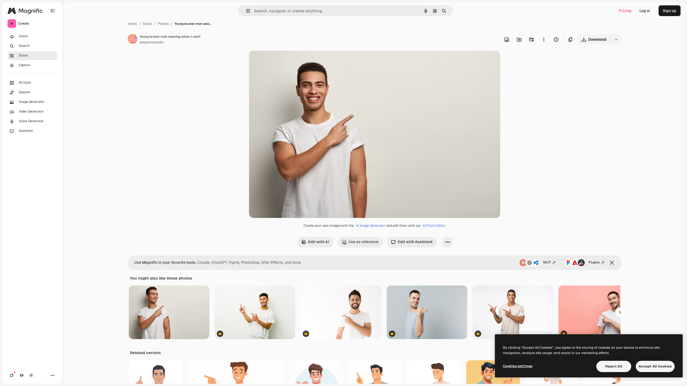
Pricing (625, 10)
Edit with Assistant (415, 241)
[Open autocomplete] (246, 11)
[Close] (612, 262)
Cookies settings (517, 366)
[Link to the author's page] (132, 39)
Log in (645, 10)
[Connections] (12, 375)
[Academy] (21, 375)
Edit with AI (318, 241)
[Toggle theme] (31, 375)
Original (283, 61)
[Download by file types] (616, 39)
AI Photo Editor (434, 226)
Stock (147, 24)
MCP (547, 262)
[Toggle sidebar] (52, 10)
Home (132, 24)
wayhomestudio (152, 42)
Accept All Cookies (655, 366)
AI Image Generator (370, 226)
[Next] (620, 312)
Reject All (613, 366)
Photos (163, 24)
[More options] (543, 39)
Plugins (594, 262)
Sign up (669, 10)
